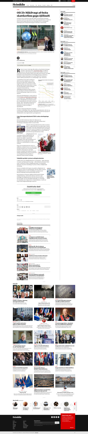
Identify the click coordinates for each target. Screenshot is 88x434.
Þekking (48, 5)
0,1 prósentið (19, 224)
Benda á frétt (25, 426)
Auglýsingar (25, 427)
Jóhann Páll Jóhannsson (21, 60)
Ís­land (30, 210)
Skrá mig (57, 422)
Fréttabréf (25, 424)
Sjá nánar (36, 432)
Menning (39, 5)
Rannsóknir (32, 5)
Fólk (36, 5)
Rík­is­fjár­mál (33, 210)
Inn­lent (28, 210)
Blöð (24, 422)
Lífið (51, 5)
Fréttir (28, 5)
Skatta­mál (37, 210)
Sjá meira (33, 192)
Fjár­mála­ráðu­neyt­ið (23, 210)
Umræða (44, 5)
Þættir (14, 428)
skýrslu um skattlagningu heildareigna (28, 97)
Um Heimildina (25, 425)
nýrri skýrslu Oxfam (38, 70)
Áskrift (24, 423)
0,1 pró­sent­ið (18, 210)
